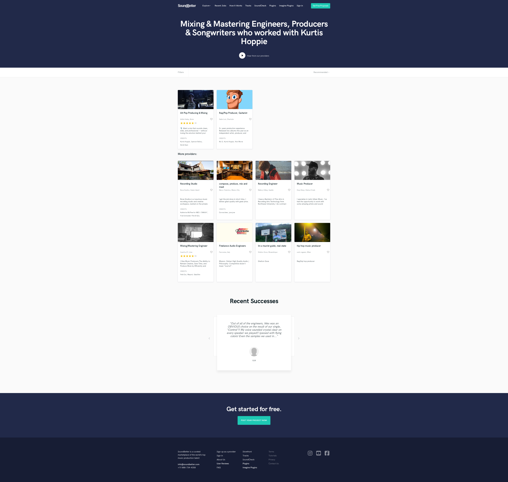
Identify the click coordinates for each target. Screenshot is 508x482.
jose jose (232, 213)
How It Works (235, 6)
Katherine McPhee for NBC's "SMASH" (193, 213)
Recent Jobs (220, 6)
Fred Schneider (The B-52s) (189, 216)
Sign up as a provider (226, 451)
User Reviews (223, 463)
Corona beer (223, 213)
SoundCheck (260, 6)
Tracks (248, 6)
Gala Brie (197, 275)
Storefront (247, 451)
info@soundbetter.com (188, 464)
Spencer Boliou (196, 142)
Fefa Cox (183, 275)
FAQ (219, 467)
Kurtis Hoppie (185, 142)
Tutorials (273, 455)
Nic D (221, 142)
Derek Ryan (184, 145)
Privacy (272, 459)
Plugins (272, 6)
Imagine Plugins (286, 6)
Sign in (300, 6)
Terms (271, 451)
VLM (254, 360)
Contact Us (274, 463)
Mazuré (190, 275)
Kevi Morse (239, 142)
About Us (221, 459)
